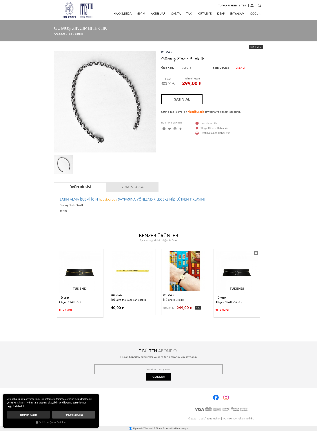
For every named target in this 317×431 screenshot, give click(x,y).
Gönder (158, 377)
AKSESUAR (158, 13)
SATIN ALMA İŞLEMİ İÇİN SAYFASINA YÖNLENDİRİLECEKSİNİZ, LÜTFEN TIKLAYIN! (132, 199)
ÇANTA (176, 13)
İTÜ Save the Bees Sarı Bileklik (128, 299)
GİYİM (141, 13)
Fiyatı (168, 79)
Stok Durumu (221, 67)
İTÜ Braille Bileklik (173, 299)
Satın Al (182, 99)
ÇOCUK (255, 13)
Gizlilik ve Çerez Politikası (52, 422)
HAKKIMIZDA (123, 13)
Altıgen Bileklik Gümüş (229, 302)
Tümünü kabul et (73, 414)
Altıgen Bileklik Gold (70, 302)
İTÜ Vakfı (166, 52)
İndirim (258, 47)
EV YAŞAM (237, 13)
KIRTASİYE (205, 13)
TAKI (189, 13)
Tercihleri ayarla (28, 414)
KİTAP (221, 13)
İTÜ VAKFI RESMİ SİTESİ (232, 5)
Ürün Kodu (167, 67)
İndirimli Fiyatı (192, 78)
